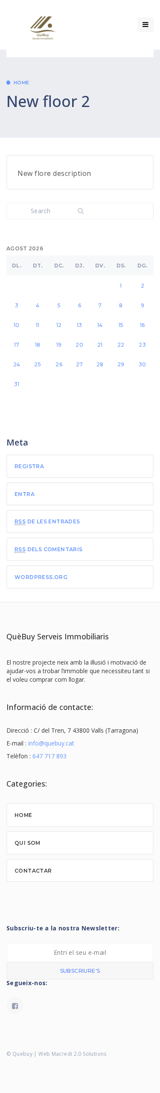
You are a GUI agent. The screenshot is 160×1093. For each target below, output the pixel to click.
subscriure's (80, 971)
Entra (25, 494)
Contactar (33, 870)
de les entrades (47, 521)
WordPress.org (41, 577)
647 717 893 (49, 756)
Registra (29, 466)
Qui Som (28, 843)
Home (21, 83)
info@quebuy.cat (51, 743)
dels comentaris (49, 549)
